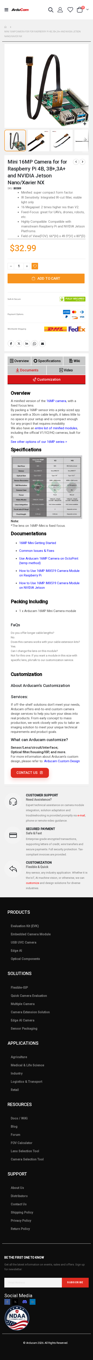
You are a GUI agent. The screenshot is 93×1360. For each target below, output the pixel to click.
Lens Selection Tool (25, 1151)
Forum (15, 1134)
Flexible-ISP (19, 987)
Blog (14, 1126)
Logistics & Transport (26, 1081)
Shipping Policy (22, 1212)
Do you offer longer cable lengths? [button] (32, 632)
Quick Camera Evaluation (29, 995)
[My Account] (60, 9)
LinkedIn (26, 343)
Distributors (19, 1196)
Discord (24, 1301)
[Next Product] (82, 162)
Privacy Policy (21, 1220)
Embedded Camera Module (31, 934)
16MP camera (56, 401)
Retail (15, 1090)
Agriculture (19, 1057)
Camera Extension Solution (30, 1012)
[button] (84, 124)
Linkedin (32, 1302)
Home (5, 27)
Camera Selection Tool (27, 1159)
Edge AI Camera (22, 1020)
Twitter (18, 343)
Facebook (11, 343)
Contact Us (19, 1204)
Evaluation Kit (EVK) (25, 926)
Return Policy (20, 1229)
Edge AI (16, 950)
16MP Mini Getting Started (37, 543)
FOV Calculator (21, 1143)
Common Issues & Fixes (36, 551)
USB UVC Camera (23, 942)
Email (42, 343)
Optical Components (25, 959)
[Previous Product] (76, 162)
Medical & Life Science (27, 1065)
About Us (17, 1188)
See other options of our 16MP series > (39, 442)
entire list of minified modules (56, 428)
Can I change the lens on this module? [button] (34, 651)
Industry (16, 1073)
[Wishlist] (70, 9)
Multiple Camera (23, 1004)
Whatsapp (34, 343)
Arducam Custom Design (62, 761)
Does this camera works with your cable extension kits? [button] (45, 642)
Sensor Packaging (24, 1028)
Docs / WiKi (19, 1118)
